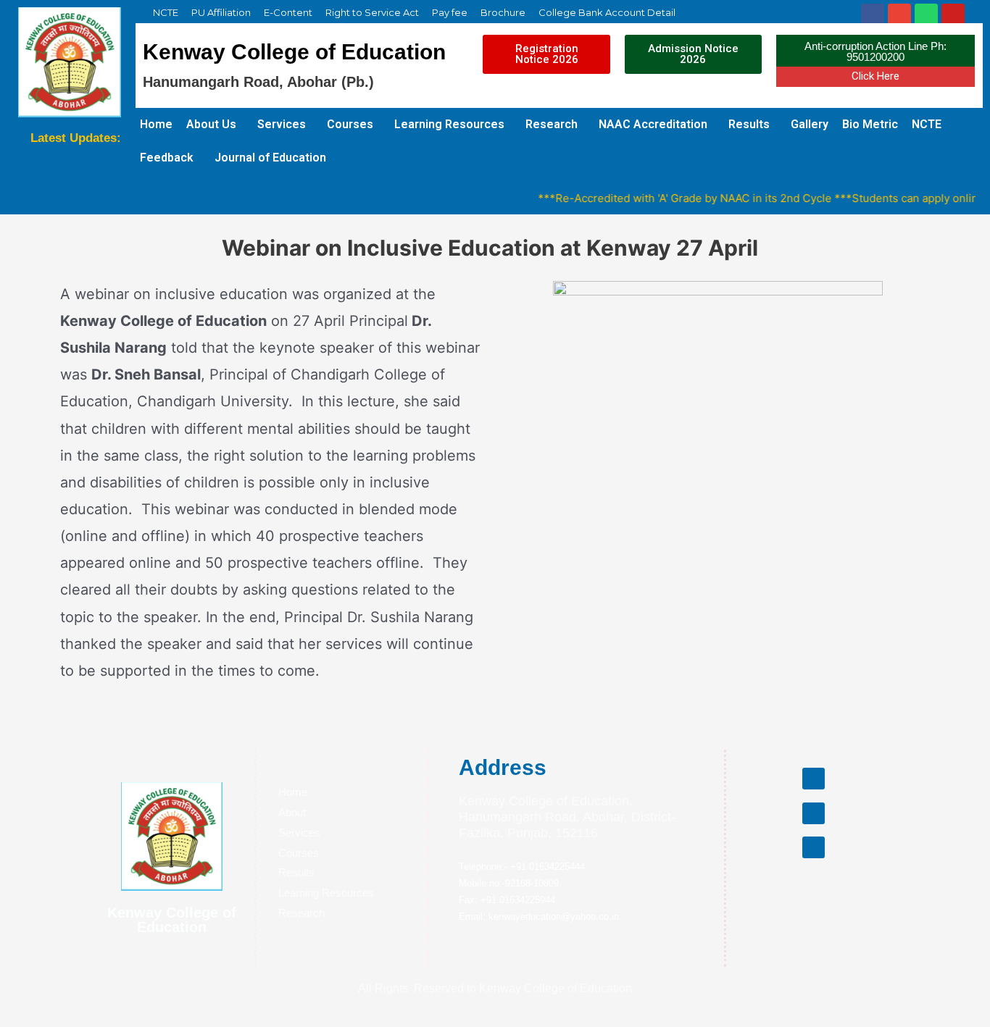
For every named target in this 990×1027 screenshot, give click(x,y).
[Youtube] (953, 15)
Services (281, 124)
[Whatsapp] (926, 15)
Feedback (167, 157)
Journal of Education (270, 157)
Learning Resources (449, 124)
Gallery (809, 124)
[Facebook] (872, 15)
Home (156, 124)
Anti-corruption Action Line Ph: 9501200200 (875, 51)
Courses (350, 124)
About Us (211, 124)
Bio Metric (870, 124)
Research (551, 124)
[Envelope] (899, 15)
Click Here (875, 76)
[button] (546, 54)
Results (749, 124)
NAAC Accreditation (653, 124)
